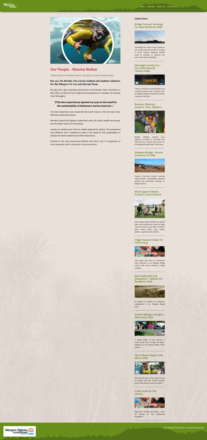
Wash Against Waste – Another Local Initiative (148, 193)
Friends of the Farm (58, 75)
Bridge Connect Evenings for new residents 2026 (149, 25)
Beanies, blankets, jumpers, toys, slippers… (149, 105)
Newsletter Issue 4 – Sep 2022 (78, 75)
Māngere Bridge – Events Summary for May (149, 154)
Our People (95, 75)
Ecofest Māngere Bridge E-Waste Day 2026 (150, 316)
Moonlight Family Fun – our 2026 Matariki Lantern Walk (148, 68)
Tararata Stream (107, 75)
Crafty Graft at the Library (145, 392)
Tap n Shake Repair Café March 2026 (149, 356)
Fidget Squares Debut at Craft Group (149, 241)
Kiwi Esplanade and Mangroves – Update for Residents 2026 (149, 279)
